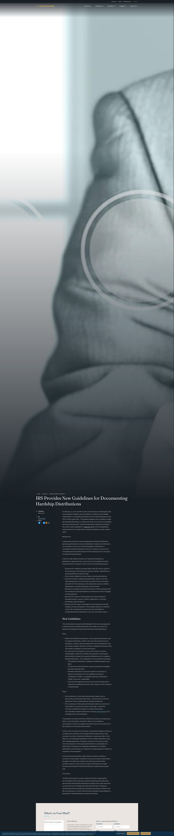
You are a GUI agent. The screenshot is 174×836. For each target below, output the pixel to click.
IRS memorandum (100, 711)
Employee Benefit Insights (57, 493)
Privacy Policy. (91, 834)
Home (38, 493)
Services (87, 6)
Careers (120, 1)
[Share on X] (42, 523)
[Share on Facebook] (44, 523)
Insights (122, 6)
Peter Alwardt (41, 518)
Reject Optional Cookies (133, 833)
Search (135, 1)
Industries (98, 6)
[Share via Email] (46, 523)
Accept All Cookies (145, 833)
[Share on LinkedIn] (39, 523)
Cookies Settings (121, 833)
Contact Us (114, 1)
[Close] (171, 833)
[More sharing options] (49, 523)
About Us (133, 6)
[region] (87, 833)
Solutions (111, 6)
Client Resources (127, 1)
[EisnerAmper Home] (45, 6)
